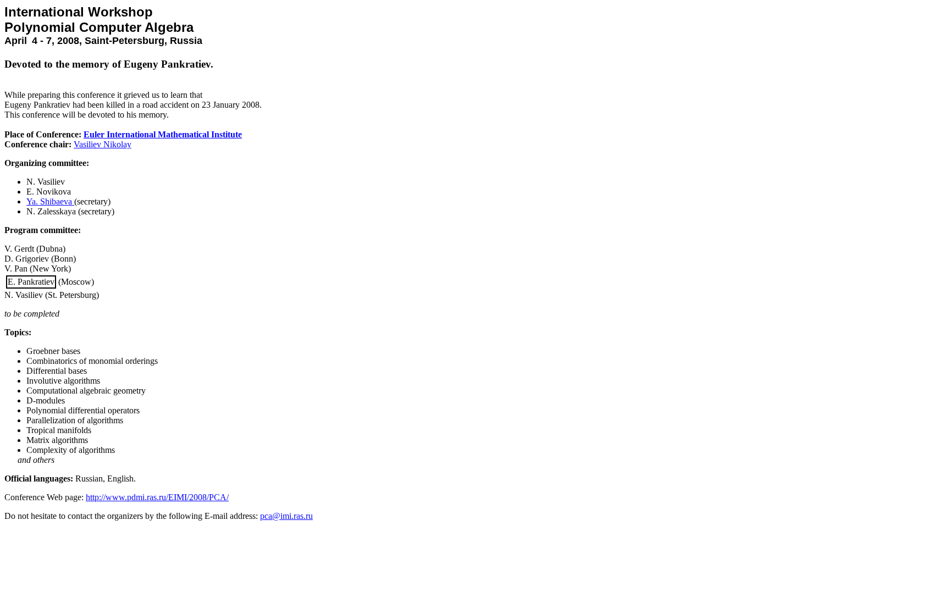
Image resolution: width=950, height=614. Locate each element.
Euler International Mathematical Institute (163, 134)
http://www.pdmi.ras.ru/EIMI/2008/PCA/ (157, 497)
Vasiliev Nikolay (102, 144)
